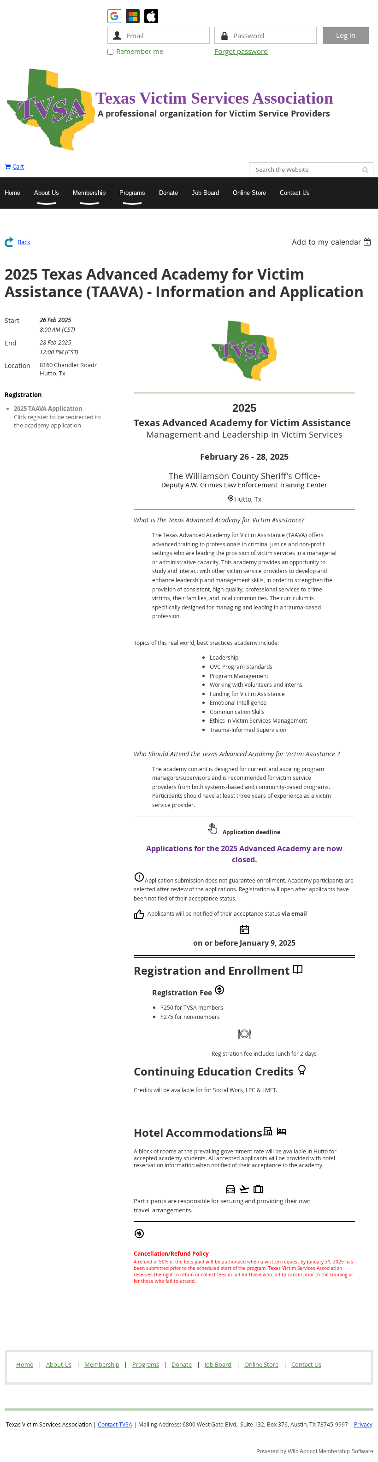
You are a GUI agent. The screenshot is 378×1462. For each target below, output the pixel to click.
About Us (58, 1364)
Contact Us (306, 1364)
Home (24, 1364)
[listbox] (332, 241)
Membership (101, 1364)
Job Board (218, 1364)
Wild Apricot (302, 1451)
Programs (145, 1364)
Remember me (139, 51)
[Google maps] (230, 498)
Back (24, 242)
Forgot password (241, 51)
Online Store (261, 1364)
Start (12, 320)
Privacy (363, 1424)
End (11, 343)
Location (17, 365)
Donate (181, 1364)
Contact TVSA (115, 1424)
